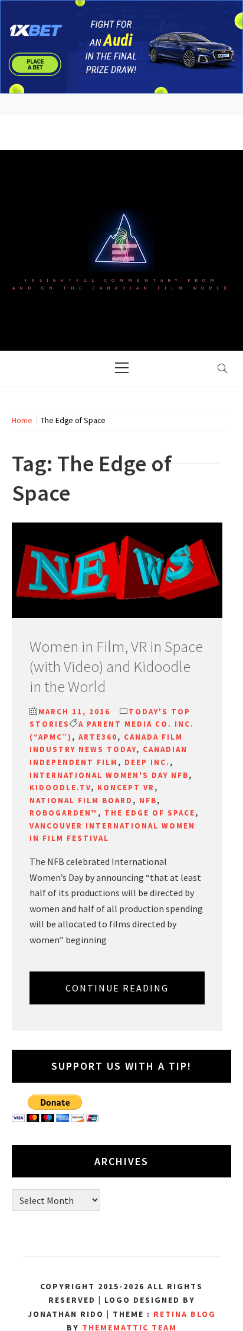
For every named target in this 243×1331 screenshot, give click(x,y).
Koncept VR (126, 788)
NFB (148, 801)
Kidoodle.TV (60, 788)
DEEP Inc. (147, 762)
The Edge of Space (149, 813)
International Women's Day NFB (109, 775)
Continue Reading (117, 988)
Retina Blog (184, 1314)
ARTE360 (97, 737)
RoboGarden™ (63, 813)
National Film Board (81, 801)
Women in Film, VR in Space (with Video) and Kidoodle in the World (116, 666)
